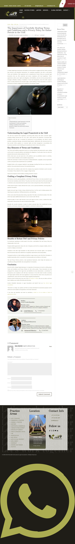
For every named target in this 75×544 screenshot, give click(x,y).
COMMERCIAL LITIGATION (17, 420)
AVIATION (13, 446)
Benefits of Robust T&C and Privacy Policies (19, 126)
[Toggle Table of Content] (19, 120)
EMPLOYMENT (14, 441)
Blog (20, 12)
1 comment (41, 35)
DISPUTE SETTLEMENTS (17, 429)
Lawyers (38, 10)
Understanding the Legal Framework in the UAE (19, 121)
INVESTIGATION (15, 435)
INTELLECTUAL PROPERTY (17, 439)
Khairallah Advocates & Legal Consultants (18, 35)
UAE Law (16, 24)
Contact (65, 10)
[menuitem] (23, 17)
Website (9, 387)
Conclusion (11, 127)
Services (45, 10)
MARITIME (13, 424)
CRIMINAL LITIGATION (16, 422)
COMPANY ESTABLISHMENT (18, 427)
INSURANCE (14, 443)
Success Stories (29, 10)
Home (21, 10)
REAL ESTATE (14, 437)
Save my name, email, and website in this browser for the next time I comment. (26, 390)
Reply (50, 346)
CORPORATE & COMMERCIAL (18, 426)
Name (9, 378)
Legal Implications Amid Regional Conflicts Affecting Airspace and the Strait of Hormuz (62, 81)
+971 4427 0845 (27, 5)
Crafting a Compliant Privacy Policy (17, 124)
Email (9, 382)
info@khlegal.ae (39, 5)
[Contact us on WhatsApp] (37, 543)
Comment (10, 362)
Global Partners (56, 10)
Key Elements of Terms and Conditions (17, 123)
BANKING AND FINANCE (17, 444)
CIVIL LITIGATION (15, 418)
